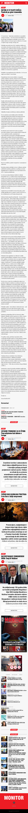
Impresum (14, 806)
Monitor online (11, 15)
